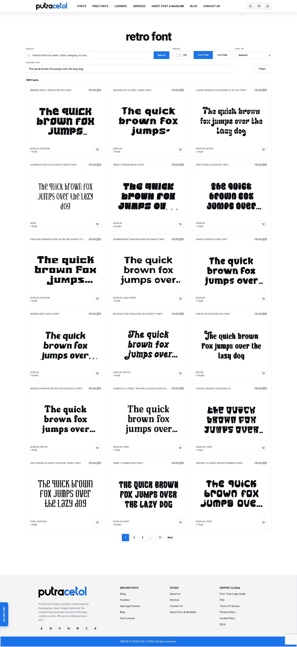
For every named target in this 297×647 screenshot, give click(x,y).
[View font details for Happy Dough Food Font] (263, 299)
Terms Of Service (230, 606)
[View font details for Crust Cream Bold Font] (180, 224)
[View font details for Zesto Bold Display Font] (263, 224)
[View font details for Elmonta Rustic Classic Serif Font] (97, 224)
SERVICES (139, 6)
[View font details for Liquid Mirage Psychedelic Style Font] (263, 149)
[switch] (181, 55)
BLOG (193, 6)
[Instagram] (50, 628)
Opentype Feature (130, 606)
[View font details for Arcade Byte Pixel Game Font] (180, 149)
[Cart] (259, 6)
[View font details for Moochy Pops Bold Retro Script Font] (180, 373)
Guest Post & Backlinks (183, 612)
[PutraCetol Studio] (51, 6)
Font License (127, 618)
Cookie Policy (227, 618)
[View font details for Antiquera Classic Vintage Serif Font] (97, 522)
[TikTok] (95, 628)
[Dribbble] (77, 628)
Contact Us (176, 606)
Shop (123, 593)
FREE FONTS (100, 6)
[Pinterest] (59, 628)
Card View (203, 55)
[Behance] (68, 628)
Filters (262, 69)
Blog (122, 612)
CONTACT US (211, 6)
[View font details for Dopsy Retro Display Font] (263, 373)
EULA (223, 624)
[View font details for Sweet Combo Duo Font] (180, 522)
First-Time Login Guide (233, 593)
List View (222, 55)
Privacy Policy (227, 612)
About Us (175, 593)
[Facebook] (41, 628)
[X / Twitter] (86, 628)
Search (30, 49)
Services (174, 599)
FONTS (81, 6)
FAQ (222, 599)
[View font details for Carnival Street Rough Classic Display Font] (180, 448)
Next (170, 537)
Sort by (239, 49)
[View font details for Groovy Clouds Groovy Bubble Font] (263, 522)
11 (160, 537)
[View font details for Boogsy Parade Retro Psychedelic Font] (97, 448)
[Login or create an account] (267, 6)
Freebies (125, 599)
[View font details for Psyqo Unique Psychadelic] (263, 448)
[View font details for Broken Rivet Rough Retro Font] (97, 149)
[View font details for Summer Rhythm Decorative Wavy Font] (180, 299)
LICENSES (120, 6)
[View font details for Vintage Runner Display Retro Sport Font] (97, 299)
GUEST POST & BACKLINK (168, 6)
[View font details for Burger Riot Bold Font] (97, 373)
